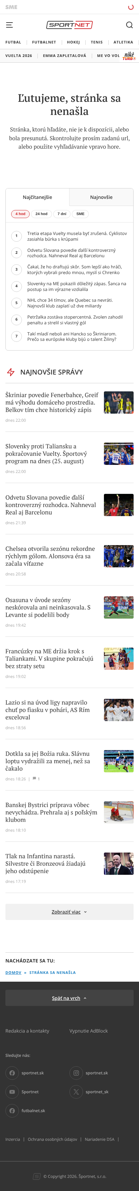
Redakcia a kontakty (27, 1031)
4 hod (20, 214)
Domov (13, 972)
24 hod (41, 214)
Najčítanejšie (37, 197)
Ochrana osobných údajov (52, 1139)
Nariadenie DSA (99, 1139)
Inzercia (12, 1139)
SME (80, 214)
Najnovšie (101, 197)
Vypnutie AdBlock (89, 1031)
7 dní (62, 214)
